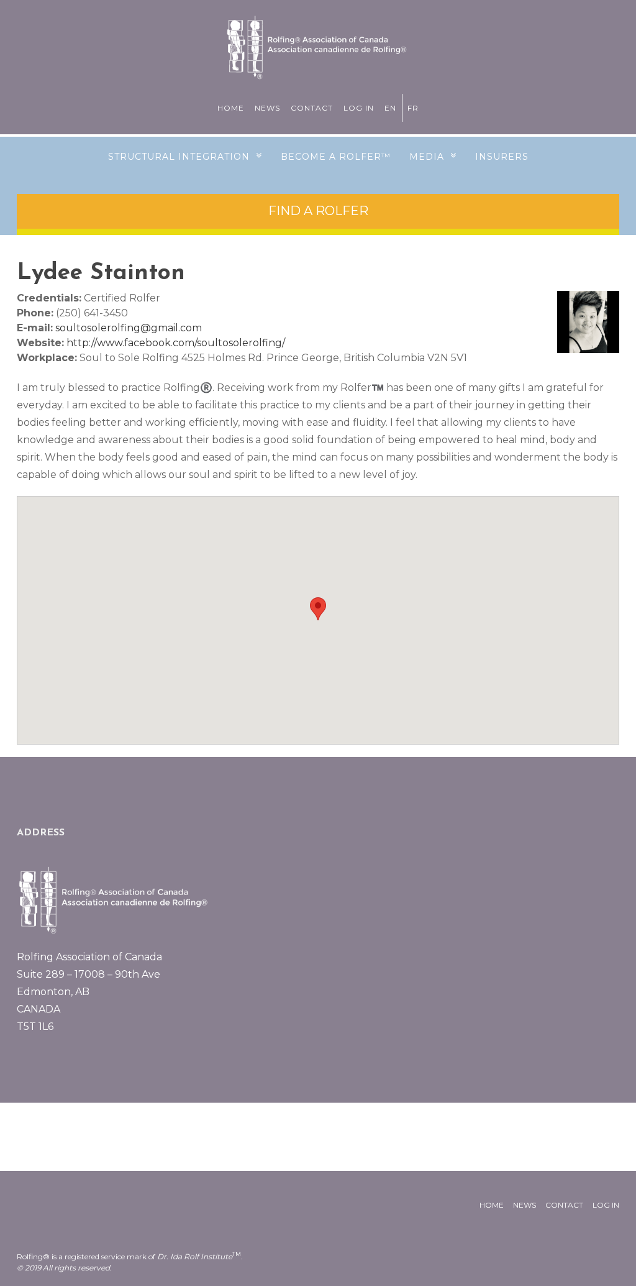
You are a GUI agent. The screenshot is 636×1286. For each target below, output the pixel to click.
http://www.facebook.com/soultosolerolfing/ (175, 343)
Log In (358, 108)
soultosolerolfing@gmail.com (128, 328)
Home (230, 108)
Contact (312, 108)
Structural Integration (179, 156)
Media (426, 156)
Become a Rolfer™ (336, 156)
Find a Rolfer (318, 210)
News (267, 108)
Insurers (502, 156)
